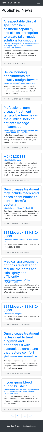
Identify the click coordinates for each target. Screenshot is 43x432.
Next (24, 416)
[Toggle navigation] (38, 3)
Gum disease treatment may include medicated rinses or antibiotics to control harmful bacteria (21, 196)
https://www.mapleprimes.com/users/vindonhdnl (21, 357)
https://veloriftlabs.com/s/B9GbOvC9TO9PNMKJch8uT (21, 241)
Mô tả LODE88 (14, 156)
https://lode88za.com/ (12, 160)
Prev (18, 416)
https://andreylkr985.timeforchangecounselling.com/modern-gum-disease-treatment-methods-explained (21, 391)
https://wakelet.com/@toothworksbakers (19, 83)
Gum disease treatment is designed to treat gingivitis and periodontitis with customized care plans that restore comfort (21, 343)
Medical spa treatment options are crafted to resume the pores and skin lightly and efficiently (21, 269)
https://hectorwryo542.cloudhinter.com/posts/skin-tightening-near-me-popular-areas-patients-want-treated (21, 46)
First (12, 416)
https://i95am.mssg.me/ (13, 314)
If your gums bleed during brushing (18, 384)
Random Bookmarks (11, 3)
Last (30, 416)
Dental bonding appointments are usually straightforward (21, 76)
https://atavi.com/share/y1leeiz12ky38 (18, 208)
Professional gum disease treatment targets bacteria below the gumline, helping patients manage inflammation (21, 117)
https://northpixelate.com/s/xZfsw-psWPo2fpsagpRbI (17, 281)
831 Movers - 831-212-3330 (21, 234)
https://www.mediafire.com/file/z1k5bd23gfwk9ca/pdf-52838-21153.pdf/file (21, 131)
